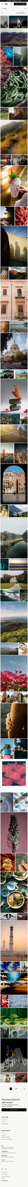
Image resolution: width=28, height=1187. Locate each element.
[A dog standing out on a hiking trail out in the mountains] (14, 137)
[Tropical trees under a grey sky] (4, 22)
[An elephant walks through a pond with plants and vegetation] (18, 1032)
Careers (3, 1178)
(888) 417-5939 (5, 1137)
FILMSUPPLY (5, 1151)
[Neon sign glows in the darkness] (14, 775)
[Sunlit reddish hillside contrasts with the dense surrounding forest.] (18, 273)
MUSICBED (4, 1155)
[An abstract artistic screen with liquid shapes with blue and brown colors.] (10, 967)
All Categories (5, 1123)
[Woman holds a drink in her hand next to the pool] (21, 862)
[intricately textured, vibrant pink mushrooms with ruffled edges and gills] (21, 216)
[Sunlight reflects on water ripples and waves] (18, 564)
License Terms (5, 1174)
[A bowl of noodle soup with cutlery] (14, 892)
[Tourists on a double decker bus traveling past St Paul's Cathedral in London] (14, 351)
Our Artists (4, 1119)
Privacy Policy (5, 1172)
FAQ (3, 1133)
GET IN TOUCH (14, 1109)
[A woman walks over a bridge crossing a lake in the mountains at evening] (14, 538)
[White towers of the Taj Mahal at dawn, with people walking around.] (14, 940)
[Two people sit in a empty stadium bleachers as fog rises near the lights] (9, 595)
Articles (3, 1121)
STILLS (3, 1160)
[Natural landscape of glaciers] (18, 1001)
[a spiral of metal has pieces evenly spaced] (6, 802)
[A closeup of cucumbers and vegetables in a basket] (14, 86)
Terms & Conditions (6, 1176)
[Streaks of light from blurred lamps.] (14, 984)
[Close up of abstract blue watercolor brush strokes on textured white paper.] (21, 802)
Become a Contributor (7, 1139)
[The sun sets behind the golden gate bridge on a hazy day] (7, 453)
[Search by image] (25, 8)
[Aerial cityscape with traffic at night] (21, 453)
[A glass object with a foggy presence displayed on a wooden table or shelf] (20, 159)
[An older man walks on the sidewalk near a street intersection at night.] (14, 1055)
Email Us (4, 1135)
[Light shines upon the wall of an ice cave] (4, 564)
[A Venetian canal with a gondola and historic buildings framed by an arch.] (14, 484)
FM (2, 1146)
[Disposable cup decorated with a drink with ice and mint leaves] (14, 186)
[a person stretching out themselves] (7, 749)
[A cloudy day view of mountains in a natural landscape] (21, 374)
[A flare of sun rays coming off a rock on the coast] (7, 216)
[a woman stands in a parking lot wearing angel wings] (14, 434)
